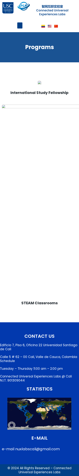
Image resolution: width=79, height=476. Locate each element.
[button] (19, 25)
